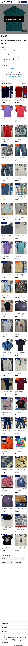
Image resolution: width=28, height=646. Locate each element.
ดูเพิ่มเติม (24, 83)
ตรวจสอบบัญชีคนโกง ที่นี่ (14, 76)
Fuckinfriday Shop (10, 50)
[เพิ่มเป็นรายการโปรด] (11, 87)
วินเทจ (3, 47)
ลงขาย (24, 2)
